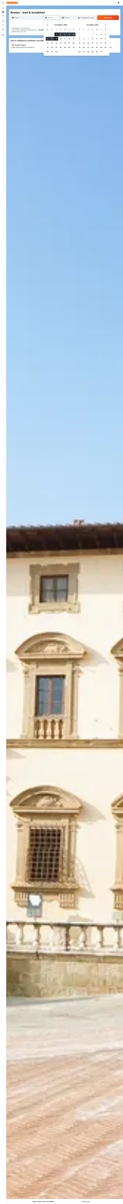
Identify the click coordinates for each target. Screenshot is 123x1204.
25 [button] (65, 47)
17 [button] (60, 43)
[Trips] (3, 30)
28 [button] (47, 52)
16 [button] (56, 43)
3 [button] (60, 34)
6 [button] (73, 34)
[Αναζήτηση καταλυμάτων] (3, 12)
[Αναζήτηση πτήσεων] (3, 8)
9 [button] (56, 39)
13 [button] (73, 39)
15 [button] (52, 43)
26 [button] (69, 47)
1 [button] (92, 34)
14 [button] (47, 43)
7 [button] (47, 39)
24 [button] (60, 47)
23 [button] (56, 47)
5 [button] (69, 34)
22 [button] (52, 47)
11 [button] (64, 39)
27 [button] (73, 47)
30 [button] (56, 52)
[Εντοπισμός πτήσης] (3, 24)
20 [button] (73, 43)
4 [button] (105, 34)
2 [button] (56, 34)
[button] (3, 3)
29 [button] (52, 52)
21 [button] (47, 47)
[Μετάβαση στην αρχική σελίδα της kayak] (12, 3)
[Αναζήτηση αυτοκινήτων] (3, 16)
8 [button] (92, 39)
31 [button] (101, 52)
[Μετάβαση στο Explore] (3, 21)
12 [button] (69, 39)
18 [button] (65, 43)
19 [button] (69, 43)
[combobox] (28, 17)
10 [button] (60, 39)
